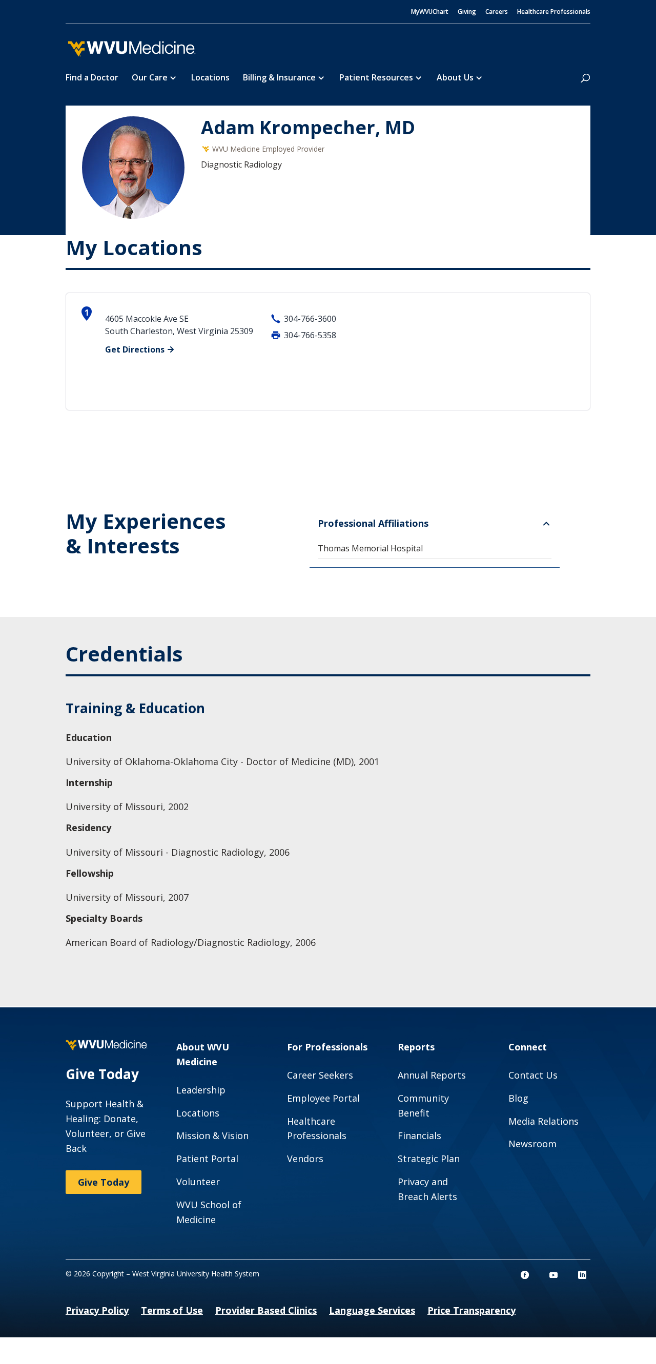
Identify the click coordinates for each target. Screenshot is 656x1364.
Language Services (372, 1310)
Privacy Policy (97, 1310)
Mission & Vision (212, 1135)
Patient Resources (376, 78)
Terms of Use (172, 1310)
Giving (467, 12)
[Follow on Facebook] (525, 1275)
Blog (518, 1098)
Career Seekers (320, 1075)
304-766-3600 (310, 318)
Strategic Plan (429, 1158)
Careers (496, 12)
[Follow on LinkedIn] (582, 1275)
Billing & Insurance (279, 78)
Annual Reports (432, 1075)
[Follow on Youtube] (553, 1275)
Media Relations (543, 1121)
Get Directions (135, 349)
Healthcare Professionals (553, 12)
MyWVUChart (429, 12)
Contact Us (533, 1075)
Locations (210, 78)
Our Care (150, 78)
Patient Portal (207, 1158)
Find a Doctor (92, 78)
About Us (455, 78)
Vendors (305, 1158)
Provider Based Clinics (266, 1310)
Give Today (103, 1182)
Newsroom (532, 1144)
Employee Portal (323, 1098)
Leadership (200, 1090)
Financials (419, 1135)
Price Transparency (471, 1310)
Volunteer (198, 1181)
